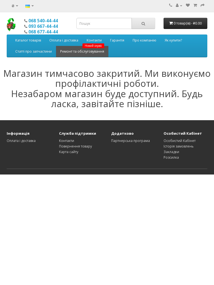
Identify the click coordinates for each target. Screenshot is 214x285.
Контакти (94, 40)
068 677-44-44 (43, 32)
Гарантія (117, 40)
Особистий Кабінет (180, 140)
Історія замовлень (179, 146)
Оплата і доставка (63, 40)
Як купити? (173, 40)
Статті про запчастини (33, 51)
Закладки (171, 151)
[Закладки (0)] (188, 5)
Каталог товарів (28, 40)
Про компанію (144, 40)
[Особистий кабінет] (179, 5)
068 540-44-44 (43, 21)
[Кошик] (195, 5)
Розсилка (171, 157)
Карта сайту (68, 151)
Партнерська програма (130, 140)
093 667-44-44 (43, 26)
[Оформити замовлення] (203, 5)
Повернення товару (75, 146)
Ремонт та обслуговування (82, 50)
